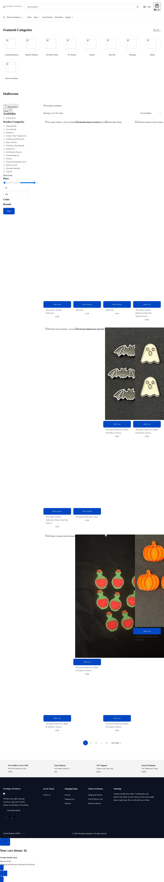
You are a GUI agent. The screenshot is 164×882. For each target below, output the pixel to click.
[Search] (137, 7)
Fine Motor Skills (52, 55)
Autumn (59, 310)
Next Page (116, 743)
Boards (152, 55)
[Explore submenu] (72, 17)
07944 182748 (15, 810)
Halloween (50, 313)
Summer (49, 523)
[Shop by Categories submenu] (21, 17)
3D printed (140, 310)
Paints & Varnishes (11, 78)
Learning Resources (11, 55)
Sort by (142, 113)
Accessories (50, 310)
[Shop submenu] (39, 17)
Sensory (92, 55)
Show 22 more (7, 175)
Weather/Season (141, 316)
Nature (57, 520)
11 (107, 743)
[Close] (5, 842)
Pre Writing (72, 55)
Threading (132, 55)
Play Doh (148, 313)
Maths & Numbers (31, 55)
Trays (96, 517)
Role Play (112, 55)
